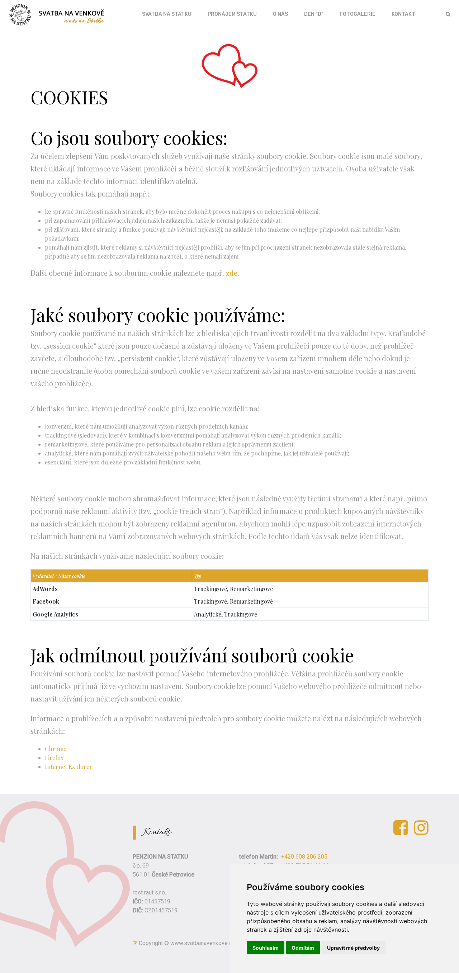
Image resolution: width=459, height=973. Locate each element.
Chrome (55, 748)
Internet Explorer (68, 766)
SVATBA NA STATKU (166, 14)
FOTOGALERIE (357, 14)
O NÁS (280, 14)
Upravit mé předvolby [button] (353, 948)
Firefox (54, 757)
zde (231, 273)
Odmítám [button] (303, 948)
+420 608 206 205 (304, 856)
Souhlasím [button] (265, 948)
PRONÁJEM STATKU (232, 14)
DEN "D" (313, 14)
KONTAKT (403, 14)
